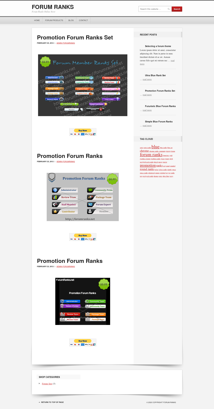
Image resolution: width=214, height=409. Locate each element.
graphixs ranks (155, 159)
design (168, 151)
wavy (171, 176)
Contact (83, 20)
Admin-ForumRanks (66, 43)
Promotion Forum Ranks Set (75, 37)
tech (144, 176)
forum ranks (151, 154)
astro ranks (147, 147)
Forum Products (53, 20)
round (168, 166)
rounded (172, 166)
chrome (144, 151)
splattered (151, 173)
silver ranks (163, 169)
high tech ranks (148, 162)
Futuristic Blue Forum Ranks (160, 106)
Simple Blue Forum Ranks (159, 121)
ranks (159, 165)
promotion (148, 165)
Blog (71, 20)
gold (171, 155)
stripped (162, 173)
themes (156, 176)
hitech (156, 162)
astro (141, 147)
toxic (160, 176)
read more (147, 79)
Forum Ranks (53, 7)
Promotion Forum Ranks (70, 155)
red (164, 166)
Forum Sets (47, 383)
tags (141, 176)
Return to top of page (52, 402)
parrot (165, 162)
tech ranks (149, 176)
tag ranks (171, 173)
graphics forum (145, 159)
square (157, 173)
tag (167, 173)
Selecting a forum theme (158, 46)
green (162, 159)
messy (160, 162)
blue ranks (163, 147)
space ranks (144, 173)
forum (173, 151)
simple (169, 169)
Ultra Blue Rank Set (155, 75)
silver (157, 169)
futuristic (166, 155)
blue (155, 146)
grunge (167, 159)
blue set (169, 147)
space (174, 169)
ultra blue (166, 176)
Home (37, 20)
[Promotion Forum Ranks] (82, 115)
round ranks (147, 169)
